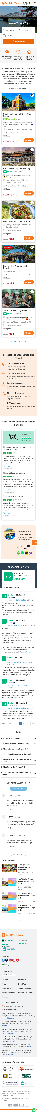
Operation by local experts (16, 373)
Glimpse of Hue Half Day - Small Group (17, 115)
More (28, 652)
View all (17, 921)
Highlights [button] (6, 136)
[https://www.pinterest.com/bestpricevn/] (14, 960)
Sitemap (5, 997)
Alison (10, 796)
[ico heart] (32, 95)
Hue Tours (24, 9)
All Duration (10, 30)
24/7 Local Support (14, 403)
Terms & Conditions (25, 993)
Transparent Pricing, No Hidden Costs (18, 58)
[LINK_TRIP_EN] (25, 3)
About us (5, 980)
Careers (4, 984)
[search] (30, 3)
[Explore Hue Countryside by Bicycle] (18, 254)
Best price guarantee (15, 383)
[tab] (18, 738)
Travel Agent (22, 984)
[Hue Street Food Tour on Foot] (18, 210)
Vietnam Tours (15, 9)
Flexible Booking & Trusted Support (29, 58)
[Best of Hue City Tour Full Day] (18, 156)
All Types (25, 30)
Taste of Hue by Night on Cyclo (17, 310)
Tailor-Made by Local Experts (7, 57)
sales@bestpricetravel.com (13, 1006)
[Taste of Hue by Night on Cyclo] (18, 298)
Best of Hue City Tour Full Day (16, 168)
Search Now (20, 41)
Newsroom (22, 980)
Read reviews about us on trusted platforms (18, 423)
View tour (28, 140)
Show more (17, 854)
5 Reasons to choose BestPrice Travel (18, 356)
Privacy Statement (8, 993)
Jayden (10, 817)
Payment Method (24, 988)
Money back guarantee (15, 393)
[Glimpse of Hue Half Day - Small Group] (18, 102)
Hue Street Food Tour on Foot (16, 221)
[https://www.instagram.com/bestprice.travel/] (10, 960)
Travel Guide (6, 988)
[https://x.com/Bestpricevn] (7, 960)
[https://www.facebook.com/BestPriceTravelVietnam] (3, 960)
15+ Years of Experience (16, 363)
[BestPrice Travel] (11, 3)
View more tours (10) (17, 341)
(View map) (10, 1018)
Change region (7, 971)
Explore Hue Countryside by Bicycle (15, 267)
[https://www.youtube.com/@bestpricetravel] (18, 960)
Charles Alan (12, 836)
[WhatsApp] (23, 553)
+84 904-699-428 (25, 547)
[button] (18, 738)
